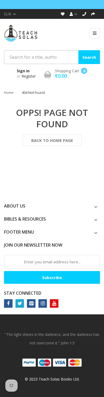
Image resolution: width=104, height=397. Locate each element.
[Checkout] (93, 14)
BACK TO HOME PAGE (52, 140)
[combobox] (52, 57)
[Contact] (84, 14)
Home (9, 92)
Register (29, 76)
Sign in (23, 70)
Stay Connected (22, 293)
